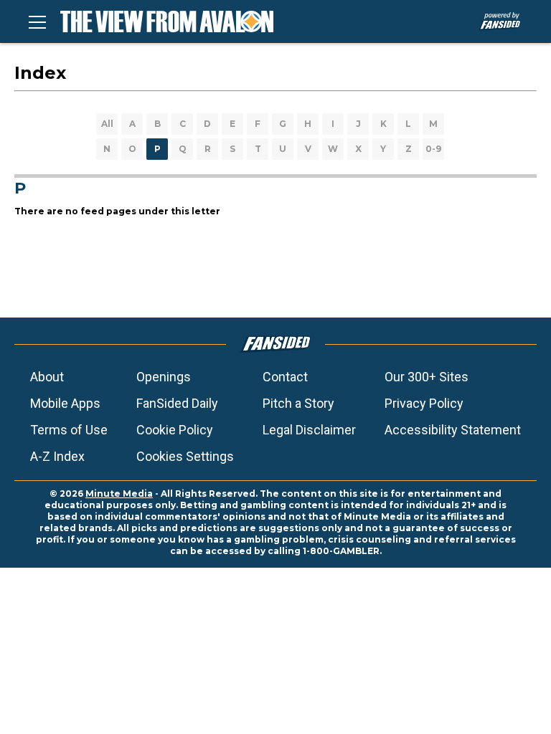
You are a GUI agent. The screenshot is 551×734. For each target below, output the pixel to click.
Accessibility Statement (453, 429)
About (47, 376)
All (107, 123)
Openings (163, 376)
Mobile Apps (65, 403)
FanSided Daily (177, 403)
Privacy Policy (424, 403)
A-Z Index (57, 456)
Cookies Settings (185, 456)
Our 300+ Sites (426, 376)
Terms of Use (69, 429)
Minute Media (119, 493)
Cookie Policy (174, 429)
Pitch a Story (298, 403)
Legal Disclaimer (309, 429)
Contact (285, 376)
